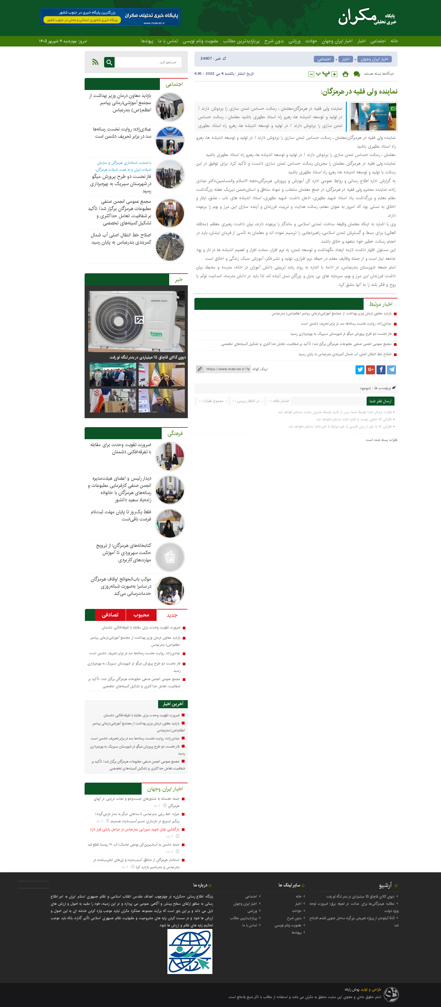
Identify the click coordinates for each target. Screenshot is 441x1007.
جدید (172, 615)
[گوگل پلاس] (370, 369)
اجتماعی (378, 41)
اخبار (361, 41)
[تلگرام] (391, 369)
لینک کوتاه (259, 369)
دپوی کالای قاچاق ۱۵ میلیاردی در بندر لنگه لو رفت (148, 357)
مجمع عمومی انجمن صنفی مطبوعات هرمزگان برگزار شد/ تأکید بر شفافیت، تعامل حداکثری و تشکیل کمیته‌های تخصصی (306, 344)
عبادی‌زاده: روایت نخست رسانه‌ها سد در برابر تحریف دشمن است (346, 323)
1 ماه (158, 806)
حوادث (311, 41)
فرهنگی (175, 433)
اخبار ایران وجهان (337, 41)
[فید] (95, 62)
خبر (179, 279)
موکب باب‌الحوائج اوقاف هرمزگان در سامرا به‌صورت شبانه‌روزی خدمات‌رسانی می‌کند (121, 586)
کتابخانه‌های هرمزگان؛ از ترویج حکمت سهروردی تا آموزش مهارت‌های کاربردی (123, 552)
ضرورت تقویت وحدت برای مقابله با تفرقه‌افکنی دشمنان (120, 448)
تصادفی (110, 614)
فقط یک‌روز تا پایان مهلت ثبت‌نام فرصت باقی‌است (121, 515)
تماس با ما (168, 41)
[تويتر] (360, 369)
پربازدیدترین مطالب (241, 41)
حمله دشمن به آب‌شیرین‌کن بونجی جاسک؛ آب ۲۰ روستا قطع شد (133, 844)
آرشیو (385, 885)
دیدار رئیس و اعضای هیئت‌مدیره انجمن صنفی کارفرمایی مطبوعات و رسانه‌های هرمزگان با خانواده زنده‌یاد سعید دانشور (119, 489)
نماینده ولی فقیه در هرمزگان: (359, 91)
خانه (394, 41)
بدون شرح (274, 41)
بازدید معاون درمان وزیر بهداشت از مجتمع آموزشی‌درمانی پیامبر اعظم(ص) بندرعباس (332, 313)
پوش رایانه (352, 989)
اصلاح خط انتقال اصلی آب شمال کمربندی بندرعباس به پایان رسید (345, 354)
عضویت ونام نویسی (200, 41)
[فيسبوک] (381, 369)
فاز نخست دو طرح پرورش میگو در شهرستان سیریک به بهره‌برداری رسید (341, 334)
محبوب (141, 614)
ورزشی (295, 41)
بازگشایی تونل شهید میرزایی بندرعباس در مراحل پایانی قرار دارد (134, 829)
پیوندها (147, 41)
